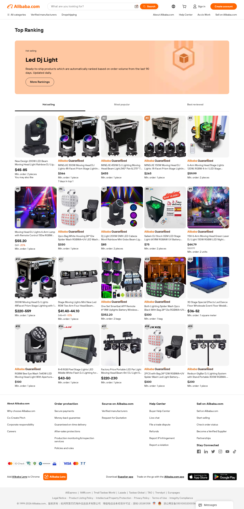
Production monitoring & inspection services (74, 440)
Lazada (122, 492)
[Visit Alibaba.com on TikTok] (234, 451)
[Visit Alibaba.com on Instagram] (220, 451)
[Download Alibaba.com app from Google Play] (225, 476)
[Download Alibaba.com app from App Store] (198, 476)
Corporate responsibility (20, 424)
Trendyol (160, 492)
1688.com (85, 492)
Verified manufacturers (115, 411)
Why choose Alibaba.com (21, 411)
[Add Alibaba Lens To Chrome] (55, 476)
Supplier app (125, 476)
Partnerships (204, 438)
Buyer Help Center (159, 411)
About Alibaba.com (18, 403)
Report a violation (159, 444)
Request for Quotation (114, 417)
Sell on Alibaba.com (207, 411)
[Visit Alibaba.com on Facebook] (199, 451)
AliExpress (71, 492)
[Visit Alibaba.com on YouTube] (227, 451)
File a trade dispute (159, 424)
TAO (150, 492)
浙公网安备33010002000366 (180, 503)
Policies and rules (64, 448)
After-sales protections (67, 431)
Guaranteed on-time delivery (70, 424)
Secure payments (64, 411)
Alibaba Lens (19, 476)
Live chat (154, 417)
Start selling (203, 417)
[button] (136, 6)
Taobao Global (137, 492)
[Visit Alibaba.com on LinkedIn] (206, 451)
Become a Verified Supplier (212, 431)
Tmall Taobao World (104, 492)
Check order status (207, 424)
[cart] (185, 7)
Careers (11, 431)
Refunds (154, 431)
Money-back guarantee (67, 417)
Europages (174, 492)
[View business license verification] (154, 503)
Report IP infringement (162, 438)
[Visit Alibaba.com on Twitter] (213, 451)
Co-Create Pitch (16, 417)
